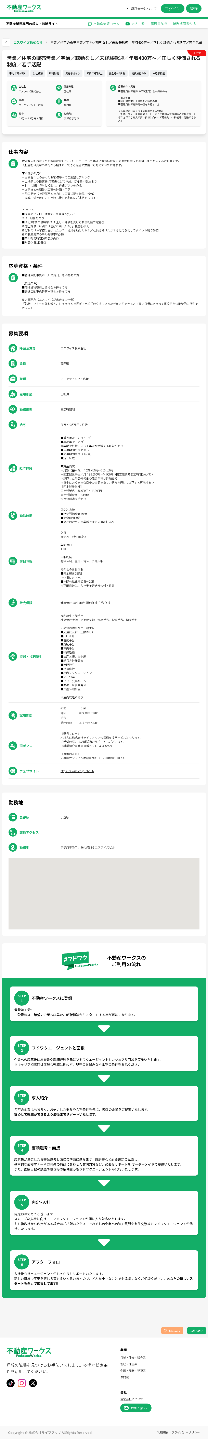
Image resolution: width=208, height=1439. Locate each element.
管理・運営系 (128, 1364)
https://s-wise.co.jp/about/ (77, 771)
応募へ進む (197, 1330)
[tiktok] (10, 1383)
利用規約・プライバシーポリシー (178, 1432)
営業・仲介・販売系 (133, 1357)
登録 (194, 8)
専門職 (124, 1377)
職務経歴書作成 (184, 23)
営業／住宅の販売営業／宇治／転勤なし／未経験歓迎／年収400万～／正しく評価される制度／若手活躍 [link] (126, 42)
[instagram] (22, 1383)
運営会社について (144, 8)
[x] (33, 1383)
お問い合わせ (139, 1408)
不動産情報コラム (106, 23)
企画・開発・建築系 (133, 1371)
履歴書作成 (159, 23)
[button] (104, 92)
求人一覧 (138, 23)
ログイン (173, 8)
